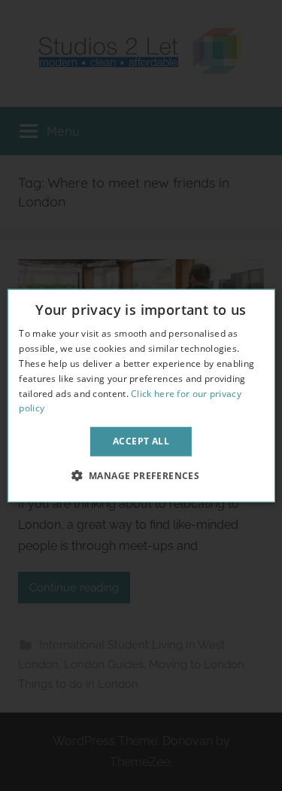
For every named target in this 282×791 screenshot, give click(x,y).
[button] (141, 474)
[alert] (141, 395)
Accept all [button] (141, 441)
